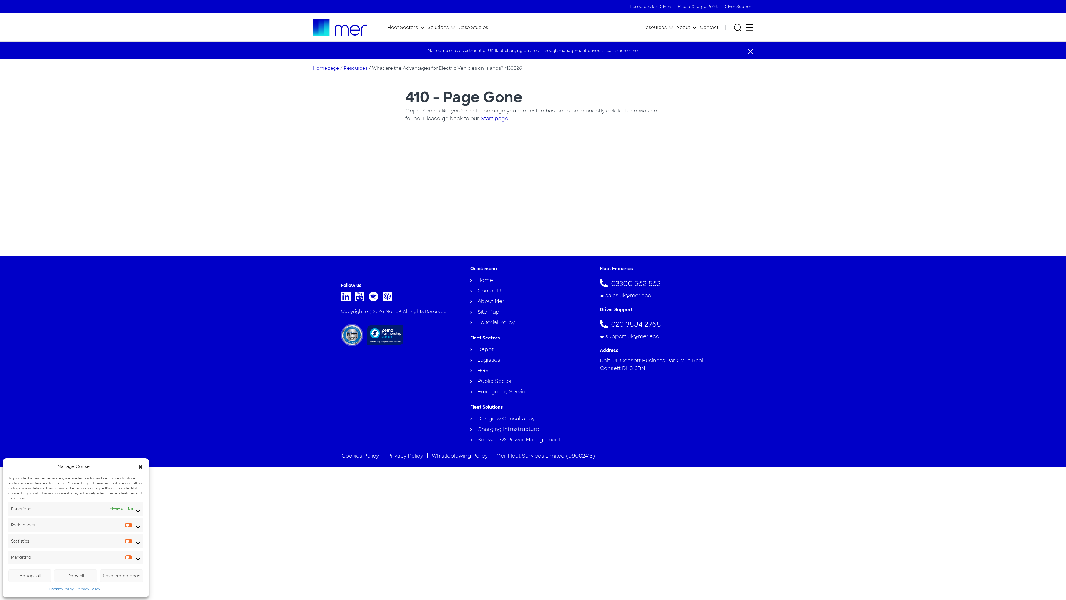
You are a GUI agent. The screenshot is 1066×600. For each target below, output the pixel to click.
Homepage (326, 68)
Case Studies (473, 27)
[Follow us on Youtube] (361, 299)
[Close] (750, 51)
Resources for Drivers (651, 6)
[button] (140, 466)
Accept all (30, 576)
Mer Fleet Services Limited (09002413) (545, 455)
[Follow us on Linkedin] (347, 299)
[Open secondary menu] (749, 27)
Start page (494, 118)
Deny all (75, 576)
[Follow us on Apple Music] (389, 299)
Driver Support (738, 6)
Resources (655, 27)
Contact (709, 27)
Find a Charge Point (698, 6)
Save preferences (121, 576)
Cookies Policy (61, 589)
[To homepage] (340, 27)
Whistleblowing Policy (460, 455)
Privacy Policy (88, 589)
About (683, 27)
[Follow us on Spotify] (375, 299)
